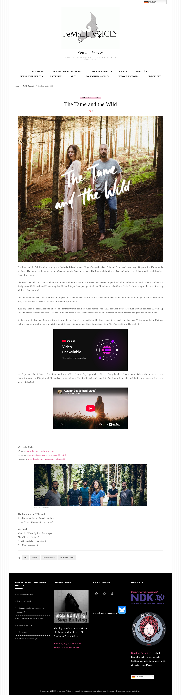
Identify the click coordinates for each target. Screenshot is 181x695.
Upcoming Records (128, 76)
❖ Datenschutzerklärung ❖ (27, 639)
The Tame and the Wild (66, 557)
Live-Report (154, 76)
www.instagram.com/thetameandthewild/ (47, 455)
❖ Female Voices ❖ (24, 625)
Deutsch (139, 677)
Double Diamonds (91, 98)
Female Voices (90, 52)
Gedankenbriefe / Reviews (67, 71)
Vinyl (74, 76)
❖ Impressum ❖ (23, 632)
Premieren (55, 76)
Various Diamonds (99, 71)
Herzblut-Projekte (30, 76)
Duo (25, 557)
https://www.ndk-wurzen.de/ (144, 592)
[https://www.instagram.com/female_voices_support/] (104, 593)
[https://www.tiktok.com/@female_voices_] (112, 593)
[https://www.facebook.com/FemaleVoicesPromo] (96, 593)
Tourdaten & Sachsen (97, 76)
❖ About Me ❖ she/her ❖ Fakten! (30, 619)
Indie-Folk (35, 557)
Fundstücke (142, 71)
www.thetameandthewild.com (40, 451)
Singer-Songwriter (49, 557)
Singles (123, 71)
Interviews (38, 71)
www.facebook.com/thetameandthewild (46, 459)
